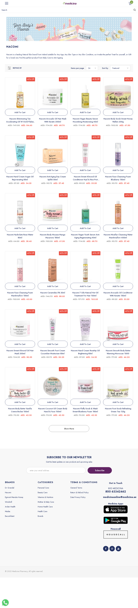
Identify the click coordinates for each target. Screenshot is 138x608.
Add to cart (20, 112)
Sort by (105, 68)
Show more (69, 428)
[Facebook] (105, 548)
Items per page (77, 68)
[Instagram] (112, 548)
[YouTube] (118, 548)
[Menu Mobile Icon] (6, 3)
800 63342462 (115, 492)
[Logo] (69, 3)
